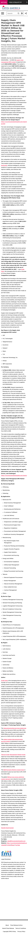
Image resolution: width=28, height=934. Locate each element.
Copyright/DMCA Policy (9, 931)
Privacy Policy (21, 931)
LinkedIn (3, 845)
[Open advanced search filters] (22, 13)
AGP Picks (4, 2)
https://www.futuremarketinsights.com (17, 843)
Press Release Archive (16, 925)
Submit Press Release (8, 928)
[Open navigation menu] (2, 13)
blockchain (4, 165)
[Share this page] (26, 13)
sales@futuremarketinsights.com (16, 841)
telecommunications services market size (15, 728)
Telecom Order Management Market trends (13, 754)
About (7, 925)
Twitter (9, 845)
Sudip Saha (4, 680)
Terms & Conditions (20, 928)
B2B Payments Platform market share (14, 770)
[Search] (18, 13)
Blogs (12, 845)
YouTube (17, 845)
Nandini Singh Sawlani (7, 828)
